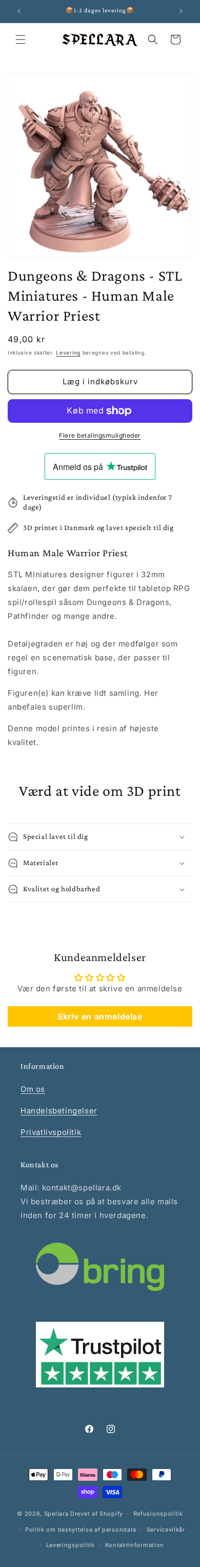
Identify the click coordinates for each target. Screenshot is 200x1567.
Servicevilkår (166, 1529)
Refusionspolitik (158, 1513)
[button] (20, 39)
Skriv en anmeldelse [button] (99, 1016)
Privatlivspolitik (51, 1132)
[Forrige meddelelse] (19, 11)
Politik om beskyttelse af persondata (80, 1529)
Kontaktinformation (135, 1545)
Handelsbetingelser (59, 1110)
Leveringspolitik (70, 1545)
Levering (68, 352)
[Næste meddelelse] (181, 11)
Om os (33, 1089)
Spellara (56, 1513)
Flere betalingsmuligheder (100, 435)
